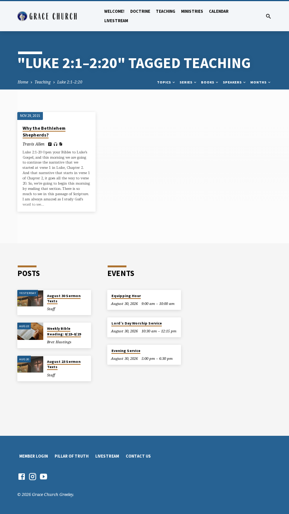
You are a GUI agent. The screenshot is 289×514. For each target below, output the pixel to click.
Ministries (192, 11)
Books (208, 82)
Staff (51, 308)
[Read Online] (50, 144)
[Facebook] (21, 476)
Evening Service (125, 350)
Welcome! (114, 11)
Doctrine (140, 11)
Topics (164, 82)
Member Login (33, 456)
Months (258, 82)
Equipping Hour (126, 295)
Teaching (165, 11)
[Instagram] (32, 476)
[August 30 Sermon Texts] (30, 298)
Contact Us (138, 456)
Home (23, 82)
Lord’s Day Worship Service (136, 323)
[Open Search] (268, 16)
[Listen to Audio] (55, 144)
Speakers (232, 82)
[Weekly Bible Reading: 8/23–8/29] (30, 331)
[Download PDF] (60, 144)
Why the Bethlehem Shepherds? (44, 131)
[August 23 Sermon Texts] (30, 364)
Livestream (116, 20)
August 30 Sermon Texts (64, 298)
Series (186, 82)
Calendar (218, 11)
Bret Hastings (59, 342)
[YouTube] (43, 476)
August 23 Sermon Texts (64, 364)
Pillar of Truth (71, 456)
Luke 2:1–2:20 (69, 82)
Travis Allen (33, 144)
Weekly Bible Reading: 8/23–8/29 (64, 331)
